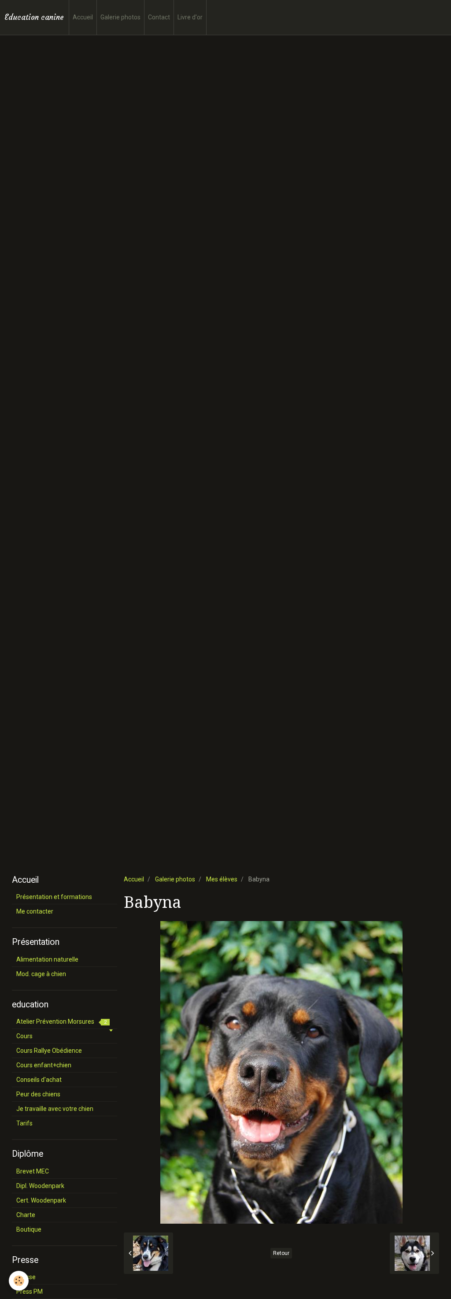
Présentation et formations (54, 896)
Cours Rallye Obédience (49, 1050)
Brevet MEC (32, 1171)
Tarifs (24, 1123)
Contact (159, 17)
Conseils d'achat (39, 1079)
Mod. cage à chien (41, 973)
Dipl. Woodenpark (40, 1185)
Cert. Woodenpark (41, 1200)
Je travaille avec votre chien (54, 1108)
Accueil (83, 17)
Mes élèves (221, 879)
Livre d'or (190, 17)
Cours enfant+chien (43, 1065)
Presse (26, 1276)
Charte (25, 1214)
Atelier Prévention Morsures (61, 1021)
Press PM (29, 1291)
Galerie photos (120, 17)
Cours (24, 1036)
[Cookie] (19, 1281)
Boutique (28, 1229)
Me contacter (34, 911)
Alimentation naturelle (47, 959)
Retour (281, 1253)
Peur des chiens (38, 1094)
